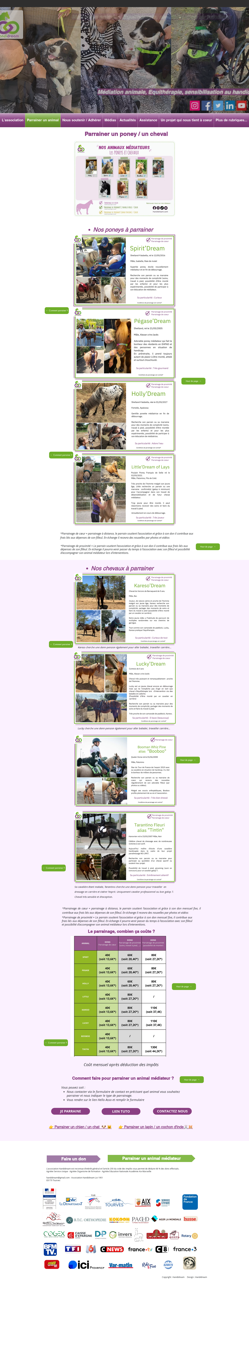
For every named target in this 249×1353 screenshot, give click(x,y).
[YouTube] (243, 106)
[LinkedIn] (231, 106)
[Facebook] (208, 106)
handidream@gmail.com (58, 1177)
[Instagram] (196, 106)
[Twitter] (219, 106)
